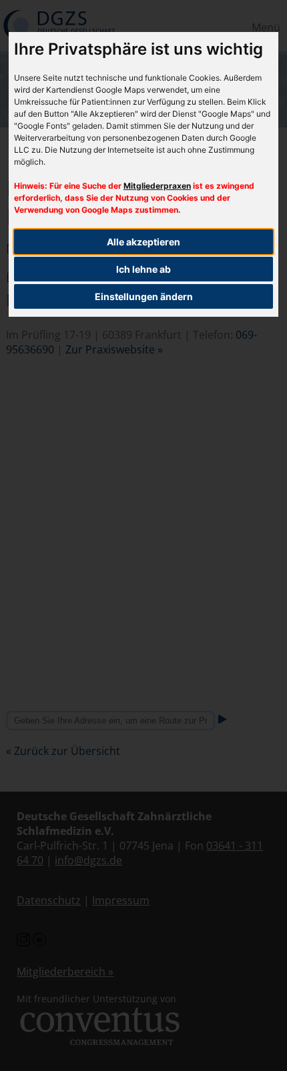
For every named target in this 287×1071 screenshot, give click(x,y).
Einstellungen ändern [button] (144, 296)
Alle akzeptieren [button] (143, 241)
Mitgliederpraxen (157, 186)
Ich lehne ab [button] (143, 269)
